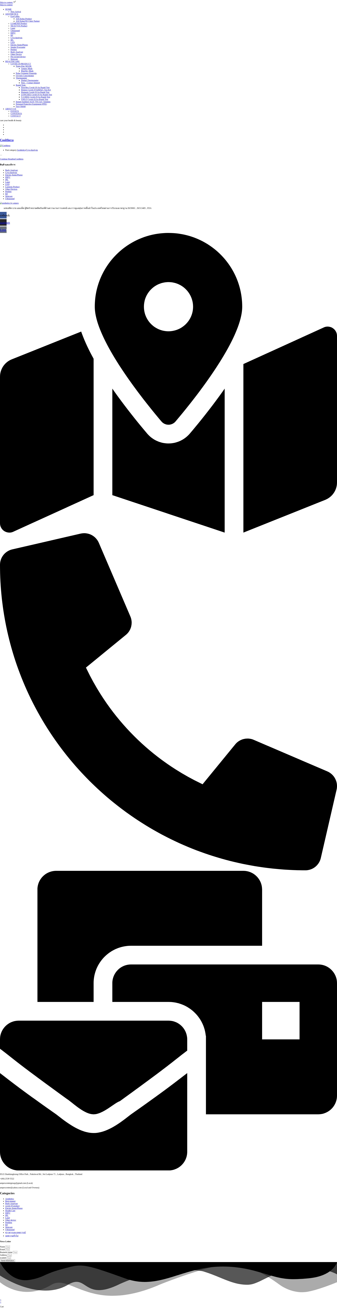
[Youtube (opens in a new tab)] (6, 130)
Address (3, 1255)
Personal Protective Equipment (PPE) (31, 104)
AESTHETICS (11, 14)
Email (2, 1249)
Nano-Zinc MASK (24, 66)
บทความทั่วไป (11, 1236)
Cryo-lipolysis (16, 38)
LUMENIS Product (19, 23)
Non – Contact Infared (30, 83)
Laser (13, 28)
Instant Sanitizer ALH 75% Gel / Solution (33, 102)
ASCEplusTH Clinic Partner (28, 21)
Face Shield (21, 106)
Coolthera (7, 140)
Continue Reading (11, 159)
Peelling (8, 1222)
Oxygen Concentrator (25, 76)
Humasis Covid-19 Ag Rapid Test (35, 92)
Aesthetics (21, 150)
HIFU (13, 33)
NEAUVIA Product (19, 26)
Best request (10, 1201)
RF (12, 35)
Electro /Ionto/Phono (19, 45)
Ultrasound (15, 30)
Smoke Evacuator (18, 47)
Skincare (14, 59)
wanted (3, 1258)
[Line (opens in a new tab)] (6, 134)
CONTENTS (16, 113)
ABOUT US (10, 109)
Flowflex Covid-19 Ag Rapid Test (35, 87)
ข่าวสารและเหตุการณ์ (15, 1232)
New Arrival (16, 12)
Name (3, 1247)
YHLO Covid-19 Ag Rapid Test (34, 99)
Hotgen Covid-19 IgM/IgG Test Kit (36, 90)
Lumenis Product (12, 187)
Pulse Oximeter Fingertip (26, 73)
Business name (6, 1252)
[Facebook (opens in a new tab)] (6, 125)
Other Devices (11, 189)
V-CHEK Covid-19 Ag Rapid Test (35, 97)
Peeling (14, 49)
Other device (10, 1220)
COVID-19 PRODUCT (21, 64)
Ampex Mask (26, 68)
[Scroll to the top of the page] (1, 1297)
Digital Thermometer (29, 80)
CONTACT (16, 116)
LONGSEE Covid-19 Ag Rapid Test (36, 94)
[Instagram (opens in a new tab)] (6, 127)
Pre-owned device (18, 57)
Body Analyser (17, 52)
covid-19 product (12, 1206)
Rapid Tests (21, 85)
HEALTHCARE (12, 61)
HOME (8, 9)
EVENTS (15, 111)
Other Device (16, 54)
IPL (12, 40)
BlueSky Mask (27, 71)
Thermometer (21, 78)
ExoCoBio (15, 16)
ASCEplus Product (24, 19)
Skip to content (6, 2)
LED (13, 42)
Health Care (10, 1211)
